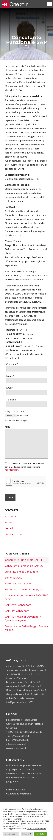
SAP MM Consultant (17, 610)
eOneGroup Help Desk (18, 793)
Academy (11, 516)
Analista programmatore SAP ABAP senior (27, 597)
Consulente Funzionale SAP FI (23, 560)
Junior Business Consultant (21, 571)
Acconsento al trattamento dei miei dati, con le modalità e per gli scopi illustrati (24, 466)
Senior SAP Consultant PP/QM (23, 589)
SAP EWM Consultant (18, 605)
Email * (9, 387)
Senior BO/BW (13, 577)
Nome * (10, 375)
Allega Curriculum (14, 411)
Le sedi (9, 528)
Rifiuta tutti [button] (26, 834)
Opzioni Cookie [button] (11, 834)
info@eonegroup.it (16, 743)
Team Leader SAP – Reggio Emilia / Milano (26, 628)
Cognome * (12, 364)
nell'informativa (12, 470)
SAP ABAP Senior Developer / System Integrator (23, 618)
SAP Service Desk (15, 789)
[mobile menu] (49, 4)
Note (7, 426)
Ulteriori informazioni (36, 828)
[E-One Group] (15, 4)
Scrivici (9, 522)
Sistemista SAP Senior (18, 583)
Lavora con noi (14, 534)
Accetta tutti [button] (41, 834)
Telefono (11, 399)
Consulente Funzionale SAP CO (24, 565)
